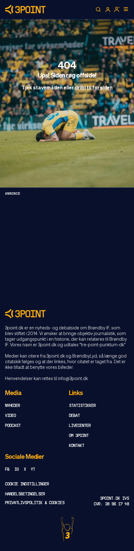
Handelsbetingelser (25, 494)
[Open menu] (126, 9)
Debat (74, 416)
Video (10, 416)
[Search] (98, 9)
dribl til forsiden (93, 88)
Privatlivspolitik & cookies (35, 503)
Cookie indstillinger (27, 484)
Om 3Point (79, 436)
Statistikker (82, 406)
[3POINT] (67, 313)
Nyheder (12, 406)
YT (33, 470)
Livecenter (80, 426)
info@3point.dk (73, 379)
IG (16, 470)
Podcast (13, 426)
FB (7, 470)
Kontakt (76, 446)
